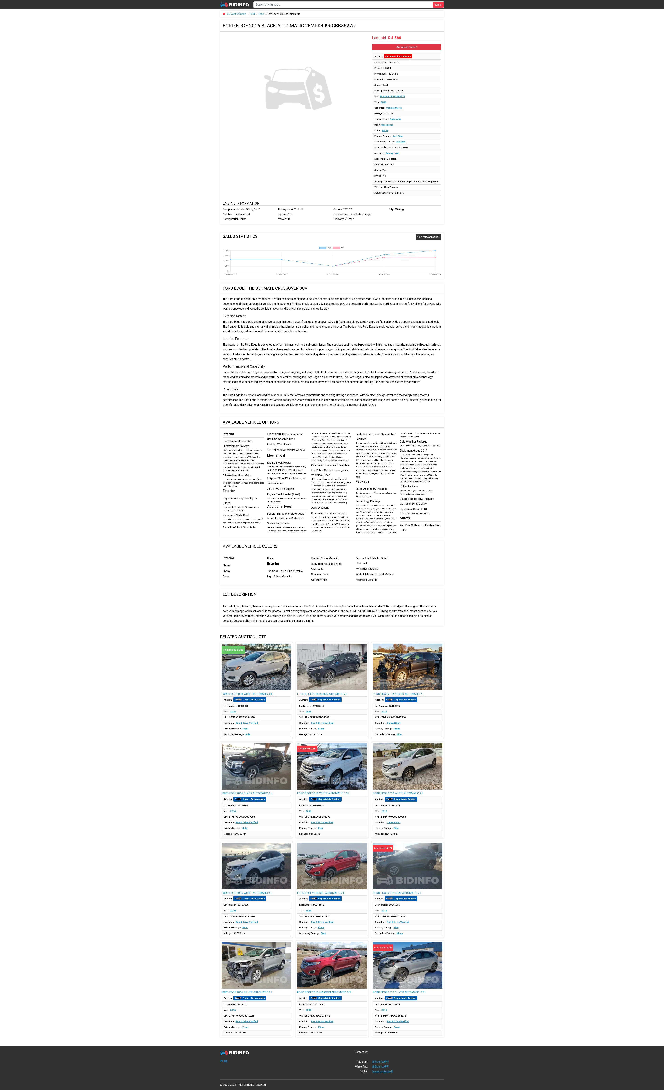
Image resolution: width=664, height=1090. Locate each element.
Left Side (398, 136)
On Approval (392, 153)
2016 (383, 102)
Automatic (395, 119)
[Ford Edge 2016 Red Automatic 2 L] (332, 866)
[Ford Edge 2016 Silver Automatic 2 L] (407, 667)
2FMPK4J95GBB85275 (392, 96)
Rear (320, 828)
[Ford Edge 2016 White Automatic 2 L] (407, 766)
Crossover (387, 124)
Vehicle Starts (394, 107)
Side (247, 734)
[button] (365, 37)
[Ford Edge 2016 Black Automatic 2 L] (332, 667)
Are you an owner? (406, 47)
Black (385, 130)
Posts (223, 1061)
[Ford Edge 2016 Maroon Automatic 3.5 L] (332, 965)
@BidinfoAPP (380, 1061)
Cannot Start (393, 722)
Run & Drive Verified (247, 722)
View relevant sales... (428, 237)
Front (245, 728)
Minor (400, 933)
